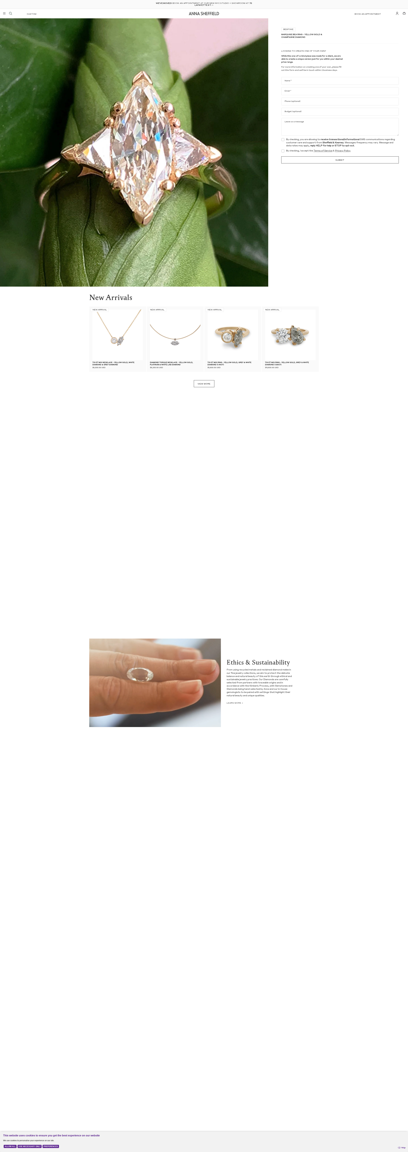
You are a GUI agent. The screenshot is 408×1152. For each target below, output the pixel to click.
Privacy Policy (342, 151)
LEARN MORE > (235, 703)
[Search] (10, 13)
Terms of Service (322, 151)
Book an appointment (368, 14)
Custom (31, 14)
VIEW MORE (204, 384)
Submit (339, 160)
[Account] (397, 13)
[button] (155, 334)
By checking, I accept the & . (318, 151)
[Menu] (4, 13)
